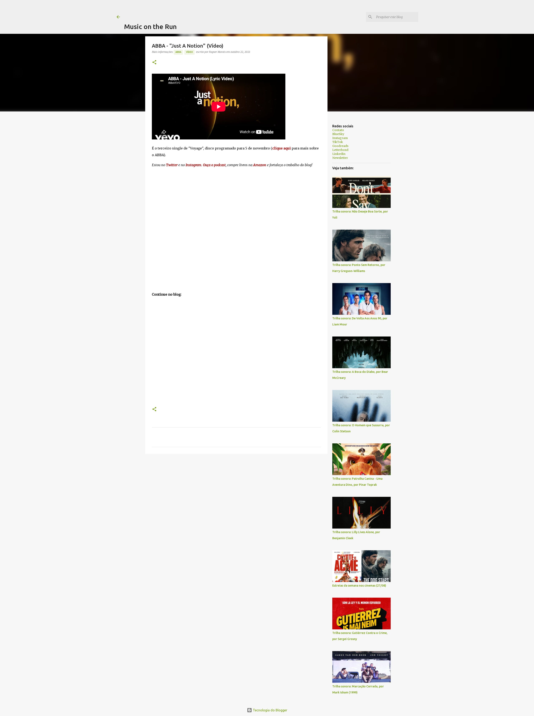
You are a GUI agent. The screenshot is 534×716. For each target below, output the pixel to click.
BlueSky (338, 134)
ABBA (178, 52)
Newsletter (340, 158)
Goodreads (340, 146)
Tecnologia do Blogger (269, 710)
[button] (154, 62)
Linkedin (338, 154)
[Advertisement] (200, 9)
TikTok (337, 142)
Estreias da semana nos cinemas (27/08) (359, 585)
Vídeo (189, 52)
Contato (338, 130)
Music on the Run (150, 26)
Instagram (340, 138)
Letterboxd (340, 150)
